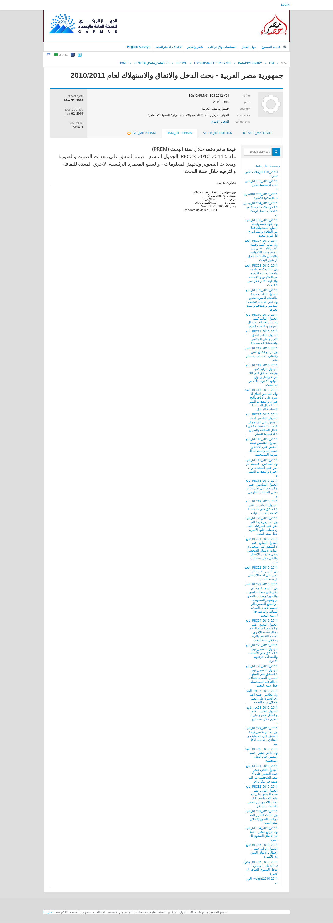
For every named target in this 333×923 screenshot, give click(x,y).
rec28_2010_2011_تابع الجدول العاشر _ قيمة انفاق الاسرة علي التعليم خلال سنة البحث (262, 715)
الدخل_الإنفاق (220, 121)
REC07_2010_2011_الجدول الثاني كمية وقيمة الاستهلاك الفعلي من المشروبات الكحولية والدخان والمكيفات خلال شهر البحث (261, 250)
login (285, 4)
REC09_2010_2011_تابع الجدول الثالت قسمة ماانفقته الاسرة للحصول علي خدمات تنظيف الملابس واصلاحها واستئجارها (262, 299)
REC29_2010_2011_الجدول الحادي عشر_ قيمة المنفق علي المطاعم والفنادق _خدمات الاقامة (261, 736)
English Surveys (138, 47)
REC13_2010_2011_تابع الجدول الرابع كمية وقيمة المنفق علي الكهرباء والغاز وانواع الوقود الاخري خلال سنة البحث (262, 375)
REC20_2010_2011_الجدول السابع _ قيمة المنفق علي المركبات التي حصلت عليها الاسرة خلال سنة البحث (261, 525)
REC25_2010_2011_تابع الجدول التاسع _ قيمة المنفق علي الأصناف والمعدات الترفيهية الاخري (262, 653)
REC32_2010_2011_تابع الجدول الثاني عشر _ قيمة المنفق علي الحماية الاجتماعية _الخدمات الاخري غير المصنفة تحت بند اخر (262, 796)
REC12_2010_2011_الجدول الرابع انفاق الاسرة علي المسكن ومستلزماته (261, 354)
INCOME (181, 63)
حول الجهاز (249, 47)
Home (123, 63)
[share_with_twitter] (80, 55)
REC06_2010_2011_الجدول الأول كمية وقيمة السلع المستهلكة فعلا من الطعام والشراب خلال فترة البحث (261, 227)
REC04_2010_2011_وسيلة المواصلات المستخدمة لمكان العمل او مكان (260, 209)
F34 (271, 63)
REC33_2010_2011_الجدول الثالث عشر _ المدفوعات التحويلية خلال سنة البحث (261, 817)
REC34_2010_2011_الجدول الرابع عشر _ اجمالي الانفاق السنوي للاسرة (261, 833)
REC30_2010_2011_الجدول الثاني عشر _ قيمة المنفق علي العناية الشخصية (261, 754)
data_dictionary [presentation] (179, 133)
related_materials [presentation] (257, 133)
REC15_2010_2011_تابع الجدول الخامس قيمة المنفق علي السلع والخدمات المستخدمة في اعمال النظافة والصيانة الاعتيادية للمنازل (262, 424)
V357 (284, 63)
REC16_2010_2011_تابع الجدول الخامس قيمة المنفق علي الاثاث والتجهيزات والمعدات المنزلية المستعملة (262, 446)
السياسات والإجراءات (222, 47)
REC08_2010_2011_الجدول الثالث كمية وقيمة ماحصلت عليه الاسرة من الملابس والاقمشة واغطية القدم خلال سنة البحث (261, 275)
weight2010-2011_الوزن (262, 880)
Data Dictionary (250, 63)
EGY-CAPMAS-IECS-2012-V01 (212, 63)
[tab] (257, 133)
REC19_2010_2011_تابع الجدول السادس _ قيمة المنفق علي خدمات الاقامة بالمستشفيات (262, 507)
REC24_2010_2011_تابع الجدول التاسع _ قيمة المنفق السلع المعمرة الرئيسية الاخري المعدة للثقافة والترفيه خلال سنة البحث (262, 630)
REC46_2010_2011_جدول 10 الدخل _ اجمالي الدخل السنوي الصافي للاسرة (260, 867)
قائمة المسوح (271, 47)
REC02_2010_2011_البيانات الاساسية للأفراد (261, 185)
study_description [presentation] (217, 133)
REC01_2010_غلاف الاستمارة (261, 174)
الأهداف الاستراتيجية (169, 47)
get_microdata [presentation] (144, 133)
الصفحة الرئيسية (285, 47)
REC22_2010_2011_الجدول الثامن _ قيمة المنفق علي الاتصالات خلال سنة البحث (261, 573)
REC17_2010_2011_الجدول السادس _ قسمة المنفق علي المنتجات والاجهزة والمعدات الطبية (261, 467)
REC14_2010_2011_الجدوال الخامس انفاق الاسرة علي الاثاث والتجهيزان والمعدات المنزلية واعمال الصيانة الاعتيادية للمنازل (261, 399)
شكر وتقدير (195, 47)
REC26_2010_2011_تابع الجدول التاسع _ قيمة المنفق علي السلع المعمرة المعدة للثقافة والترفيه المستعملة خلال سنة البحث (262, 675)
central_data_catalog (151, 63)
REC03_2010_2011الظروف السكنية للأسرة (261, 196)
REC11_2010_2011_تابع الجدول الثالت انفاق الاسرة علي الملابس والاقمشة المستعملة (262, 337)
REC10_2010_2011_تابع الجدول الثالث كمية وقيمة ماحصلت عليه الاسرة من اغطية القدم (262, 320)
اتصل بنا (48, 912)
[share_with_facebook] (73, 55)
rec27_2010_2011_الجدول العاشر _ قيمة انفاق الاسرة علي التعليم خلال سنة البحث (262, 696)
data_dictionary (267, 166)
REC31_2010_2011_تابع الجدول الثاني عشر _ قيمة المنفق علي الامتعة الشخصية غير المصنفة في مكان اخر (262, 773)
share (63, 54)
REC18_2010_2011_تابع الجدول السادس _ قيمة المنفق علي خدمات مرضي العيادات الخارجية (262, 488)
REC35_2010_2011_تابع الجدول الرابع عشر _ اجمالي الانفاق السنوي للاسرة (262, 850)
